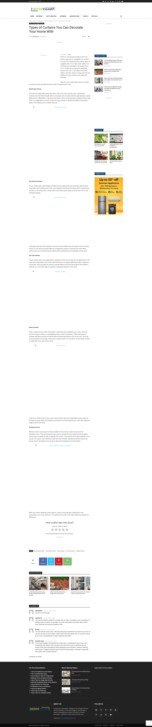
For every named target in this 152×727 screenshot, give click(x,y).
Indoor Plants (98, 142)
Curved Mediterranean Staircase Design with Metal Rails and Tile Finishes (37, 593)
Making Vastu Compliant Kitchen (41, 678)
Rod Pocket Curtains (51, 551)
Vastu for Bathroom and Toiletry (41, 671)
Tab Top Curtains (70, 551)
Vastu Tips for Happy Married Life (42, 680)
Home (30, 21)
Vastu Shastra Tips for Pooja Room (42, 676)
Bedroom (74, 589)
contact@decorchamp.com (68, 718)
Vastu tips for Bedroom (38, 690)
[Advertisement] (89, 9)
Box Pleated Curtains (39, 551)
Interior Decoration (38, 21)
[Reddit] (117, 1)
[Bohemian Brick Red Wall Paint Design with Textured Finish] (59, 583)
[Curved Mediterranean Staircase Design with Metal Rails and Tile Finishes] (38, 583)
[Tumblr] (120, 1)
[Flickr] (108, 1)
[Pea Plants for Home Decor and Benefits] (101, 138)
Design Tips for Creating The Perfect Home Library (100, 161)
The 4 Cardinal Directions (39, 674)
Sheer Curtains (61, 551)
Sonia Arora (36, 36)
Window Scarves (80, 551)
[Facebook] (106, 1)
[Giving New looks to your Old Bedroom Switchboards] (116, 138)
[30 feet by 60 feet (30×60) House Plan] (66, 674)
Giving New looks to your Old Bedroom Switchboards (116, 146)
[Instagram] (110, 1)
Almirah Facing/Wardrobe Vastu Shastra (44, 682)
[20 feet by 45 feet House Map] (66, 682)
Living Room (41, 23)
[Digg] (103, 1)
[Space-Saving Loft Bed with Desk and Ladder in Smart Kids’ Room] (80, 583)
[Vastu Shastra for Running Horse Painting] (66, 690)
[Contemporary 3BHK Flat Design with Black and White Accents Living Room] (98, 89)
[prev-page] (30, 599)
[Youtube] (122, 1)
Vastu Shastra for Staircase (40, 684)
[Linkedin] (113, 1)
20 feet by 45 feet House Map (80, 679)
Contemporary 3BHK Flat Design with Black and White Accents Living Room (113, 88)
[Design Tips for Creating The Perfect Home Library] (101, 155)
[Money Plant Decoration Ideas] (116, 155)
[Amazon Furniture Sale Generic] (109, 196)
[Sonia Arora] (30, 36)
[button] (121, 16)
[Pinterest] (115, 1)
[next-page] (33, 599)
